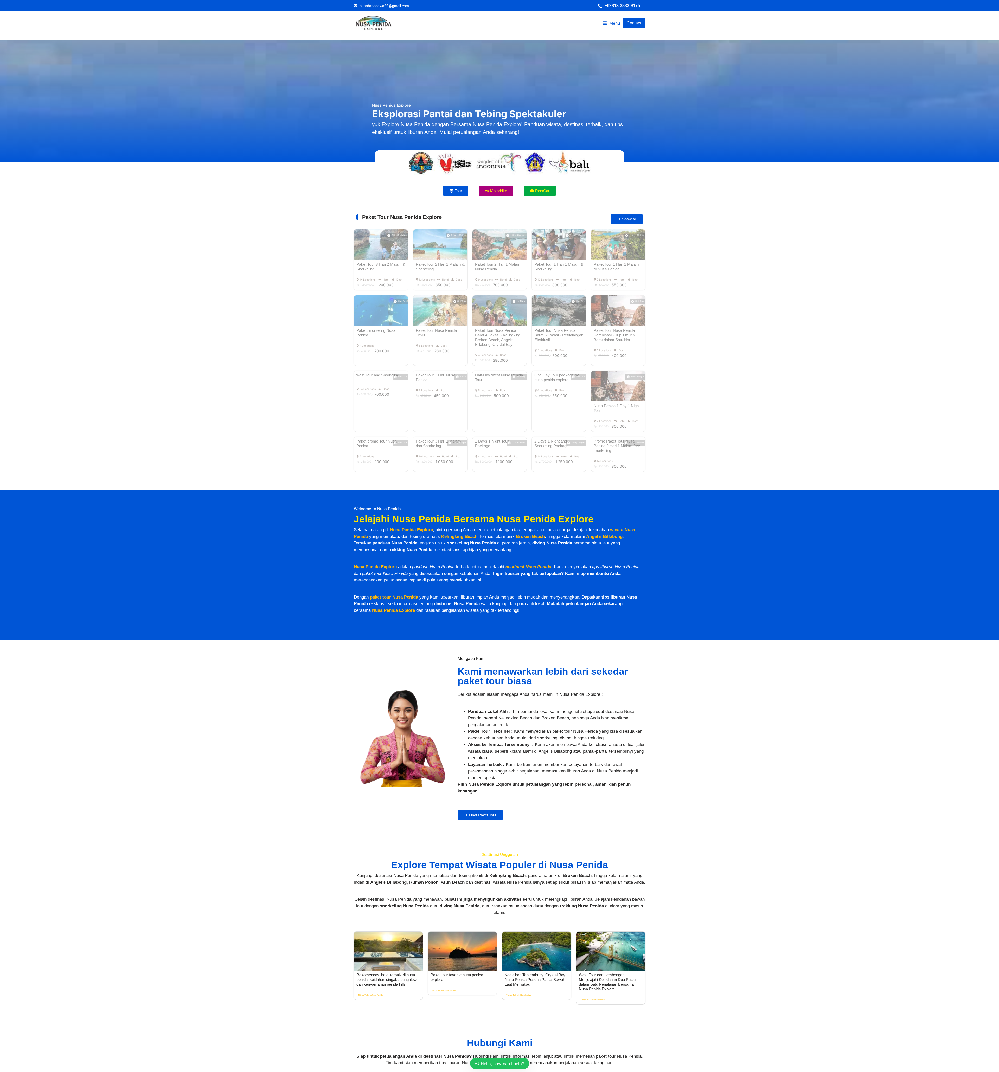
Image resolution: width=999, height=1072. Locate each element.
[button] (621, 6)
